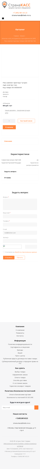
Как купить (20, 368)
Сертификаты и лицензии (20, 347)
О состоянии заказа (20, 383)
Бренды (20, 350)
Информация (20, 341)
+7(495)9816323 (21, 418)
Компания (20, 326)
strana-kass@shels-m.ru (21, 15)
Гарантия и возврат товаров (20, 386)
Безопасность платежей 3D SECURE (20, 397)
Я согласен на (21, 252)
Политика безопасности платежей (20, 391)
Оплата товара (20, 377)
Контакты (20, 336)
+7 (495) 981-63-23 (20, 13)
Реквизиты (20, 333)
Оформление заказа (20, 375)
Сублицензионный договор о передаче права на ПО (20, 362)
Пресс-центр (20, 356)
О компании (20, 330)
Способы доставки (20, 380)
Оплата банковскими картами (20, 394)
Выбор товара (20, 372)
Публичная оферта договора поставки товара (20, 359)
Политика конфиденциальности (20, 344)
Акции (20, 353)
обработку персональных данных (26, 252)
